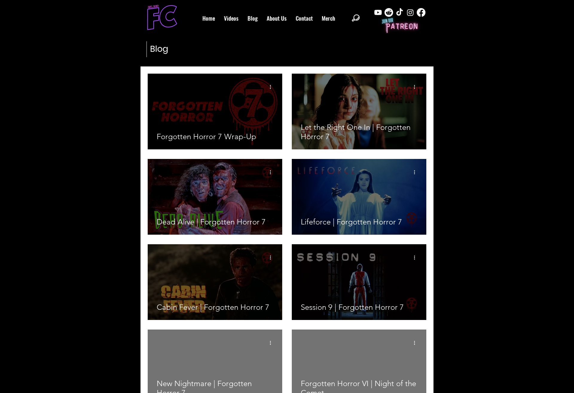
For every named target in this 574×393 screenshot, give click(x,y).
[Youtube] (378, 12)
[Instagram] (410, 12)
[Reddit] (388, 12)
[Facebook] (421, 12)
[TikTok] (399, 12)
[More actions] (272, 86)
